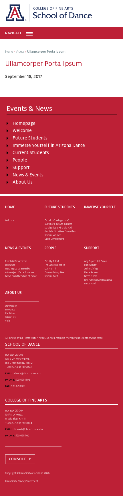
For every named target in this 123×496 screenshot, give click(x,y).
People (20, 160)
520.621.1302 (22, 435)
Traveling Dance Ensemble (17, 268)
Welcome (22, 130)
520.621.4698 (22, 379)
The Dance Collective (55, 265)
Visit (7, 321)
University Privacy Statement (21, 481)
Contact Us (10, 317)
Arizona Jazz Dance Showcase (19, 272)
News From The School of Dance (21, 276)
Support (21, 167)
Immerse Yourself (100, 207)
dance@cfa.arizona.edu (27, 373)
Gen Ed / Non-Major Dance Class (60, 231)
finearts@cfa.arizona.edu (28, 429)
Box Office (10, 265)
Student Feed (51, 276)
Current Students (31, 152)
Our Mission (11, 306)
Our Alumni (50, 268)
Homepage (24, 123)
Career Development (54, 239)
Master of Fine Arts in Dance (58, 224)
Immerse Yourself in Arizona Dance (49, 145)
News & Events (28, 175)
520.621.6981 (18, 386)
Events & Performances (16, 261)
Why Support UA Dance (95, 261)
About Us (23, 182)
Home (10, 207)
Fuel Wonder (90, 265)
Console (17, 459)
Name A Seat (90, 276)
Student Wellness (53, 235)
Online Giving (91, 268)
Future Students (30, 138)
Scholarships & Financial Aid (58, 228)
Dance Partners (91, 272)
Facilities (10, 313)
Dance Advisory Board (55, 272)
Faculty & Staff (52, 261)
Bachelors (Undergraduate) (57, 220)
